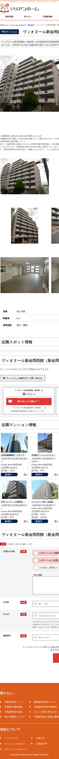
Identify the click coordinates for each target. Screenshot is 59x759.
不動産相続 (47, 16)
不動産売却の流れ (14, 711)
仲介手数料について (15, 716)
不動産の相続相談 (14, 707)
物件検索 (9, 16)
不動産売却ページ (14, 702)
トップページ (11, 738)
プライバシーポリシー (16, 749)
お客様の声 (41, 743)
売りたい (28, 16)
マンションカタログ (15, 743)
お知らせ (40, 738)
